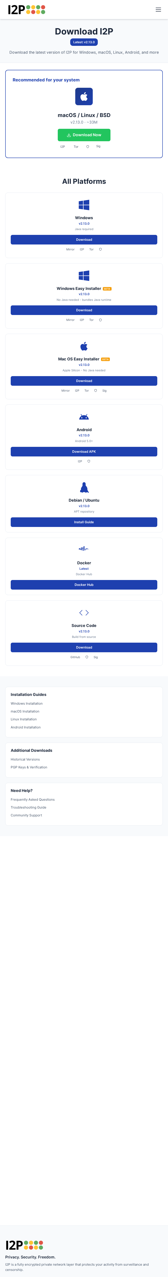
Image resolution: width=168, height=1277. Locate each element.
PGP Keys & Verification (29, 767)
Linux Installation (24, 719)
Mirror (70, 249)
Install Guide (84, 522)
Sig (98, 146)
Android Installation (26, 727)
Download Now (87, 135)
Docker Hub (84, 585)
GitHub (75, 657)
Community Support (26, 815)
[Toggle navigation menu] (158, 10)
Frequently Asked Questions (33, 799)
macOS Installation (25, 711)
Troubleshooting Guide (28, 807)
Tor (76, 146)
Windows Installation (27, 703)
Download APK (84, 451)
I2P (62, 146)
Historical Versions (25, 759)
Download (84, 240)
